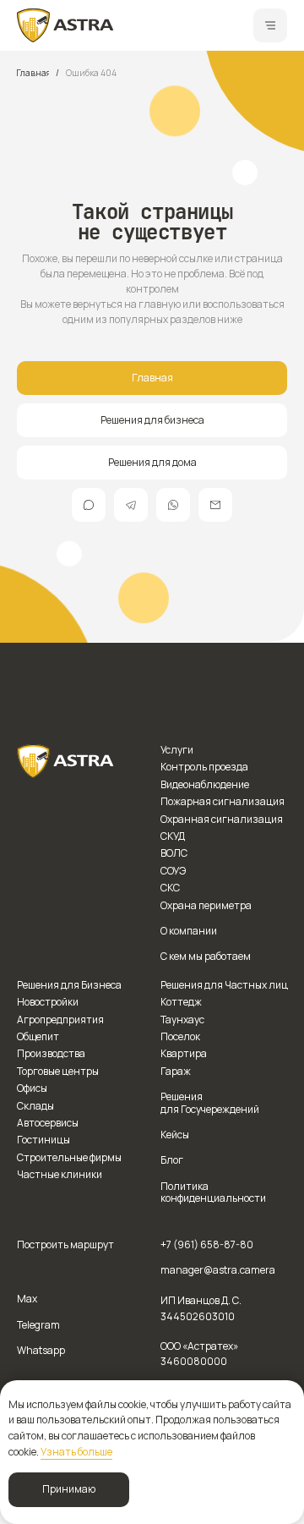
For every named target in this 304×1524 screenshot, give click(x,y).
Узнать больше (76, 1452)
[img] (65, 25)
